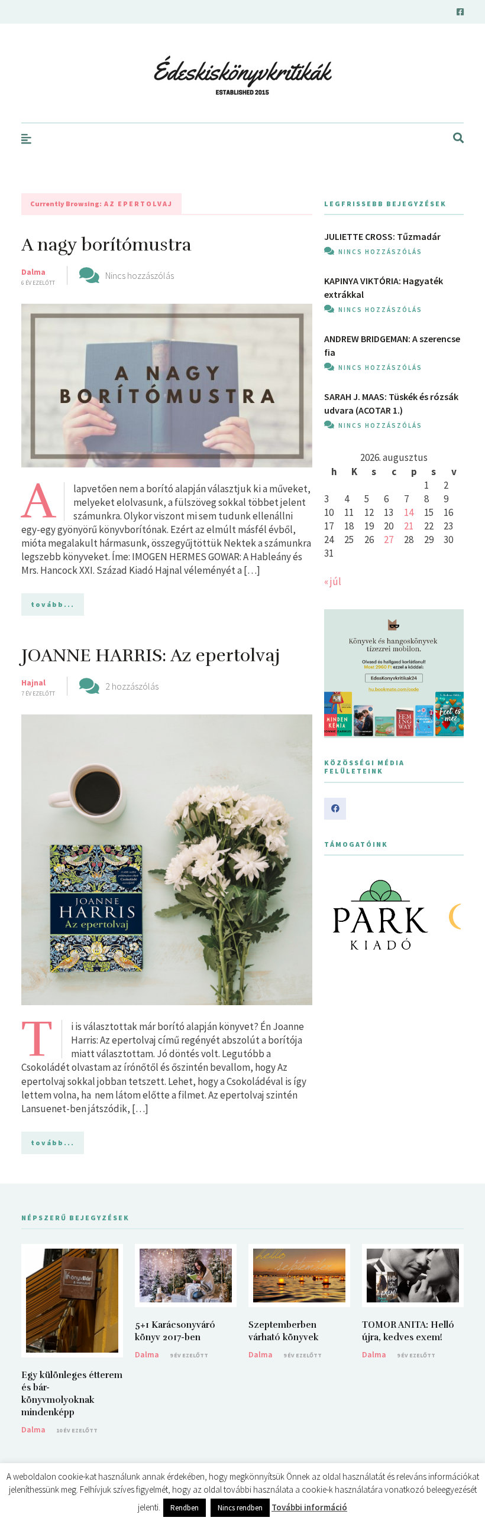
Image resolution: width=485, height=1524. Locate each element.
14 (408, 512)
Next (448, 914)
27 (388, 539)
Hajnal (33, 682)
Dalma (33, 272)
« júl (332, 581)
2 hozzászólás (132, 686)
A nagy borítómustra (106, 245)
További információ (309, 1507)
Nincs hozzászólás (139, 275)
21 (408, 525)
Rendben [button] (184, 1508)
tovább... (53, 604)
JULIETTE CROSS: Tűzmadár (382, 236)
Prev (339, 914)
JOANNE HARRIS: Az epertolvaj (150, 656)
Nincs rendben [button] (240, 1508)
